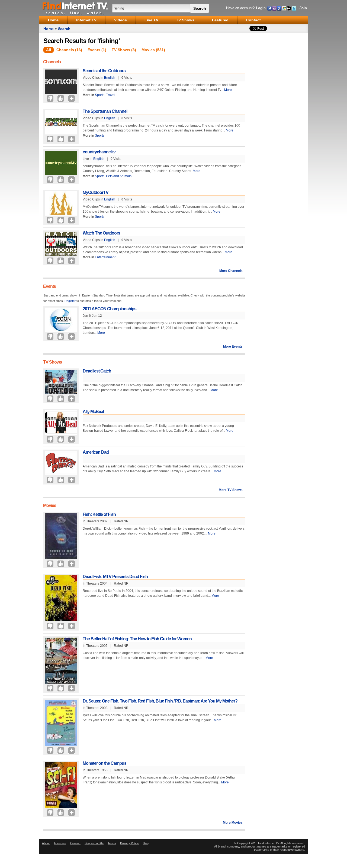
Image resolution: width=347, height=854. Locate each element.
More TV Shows (231, 490)
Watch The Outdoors (101, 233)
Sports (99, 95)
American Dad (96, 452)
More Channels (231, 271)
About (46, 843)
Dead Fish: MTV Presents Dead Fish (115, 576)
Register (70, 300)
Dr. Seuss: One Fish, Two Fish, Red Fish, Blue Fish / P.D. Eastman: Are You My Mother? (160, 701)
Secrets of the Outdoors (104, 70)
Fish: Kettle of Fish (99, 514)
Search (64, 29)
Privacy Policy (129, 843)
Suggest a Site (94, 843)
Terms (112, 843)
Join (303, 8)
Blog (146, 843)
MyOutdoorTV (95, 192)
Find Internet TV (75, 8)
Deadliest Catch (97, 371)
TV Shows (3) (124, 50)
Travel (110, 95)
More (228, 90)
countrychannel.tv (99, 152)
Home (48, 29)
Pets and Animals (118, 176)
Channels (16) (69, 50)
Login (261, 8)
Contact (75, 843)
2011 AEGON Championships (109, 308)
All (48, 50)
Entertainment (105, 257)
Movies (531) (153, 50)
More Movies (233, 823)
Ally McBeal (93, 411)
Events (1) (97, 50)
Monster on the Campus (104, 763)
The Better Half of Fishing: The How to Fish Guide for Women (137, 639)
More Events (233, 346)
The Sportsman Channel (105, 111)
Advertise (60, 843)
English (109, 78)
